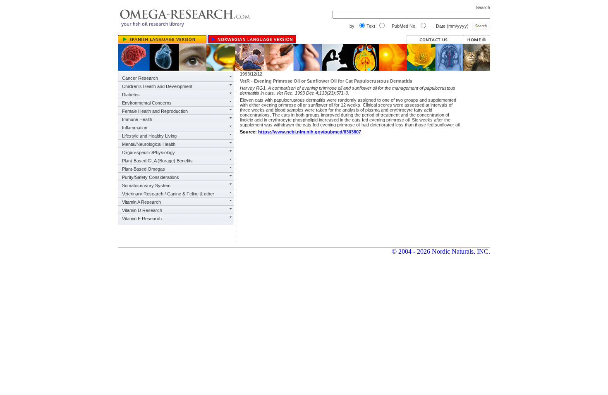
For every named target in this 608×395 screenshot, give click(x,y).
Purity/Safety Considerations (150, 177)
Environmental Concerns (147, 102)
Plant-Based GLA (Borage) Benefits (157, 160)
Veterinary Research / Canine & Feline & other (168, 193)
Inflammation (134, 127)
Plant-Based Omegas (143, 169)
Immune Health (137, 119)
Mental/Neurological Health (148, 144)
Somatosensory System (146, 185)
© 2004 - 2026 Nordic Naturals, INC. (441, 251)
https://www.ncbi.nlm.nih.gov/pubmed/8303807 (309, 131)
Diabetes (131, 94)
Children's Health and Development (157, 86)
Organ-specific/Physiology (148, 152)
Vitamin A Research (141, 202)
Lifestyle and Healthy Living (149, 135)
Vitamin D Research (142, 210)
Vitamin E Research (142, 218)
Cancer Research (140, 78)
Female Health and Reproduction (155, 111)
